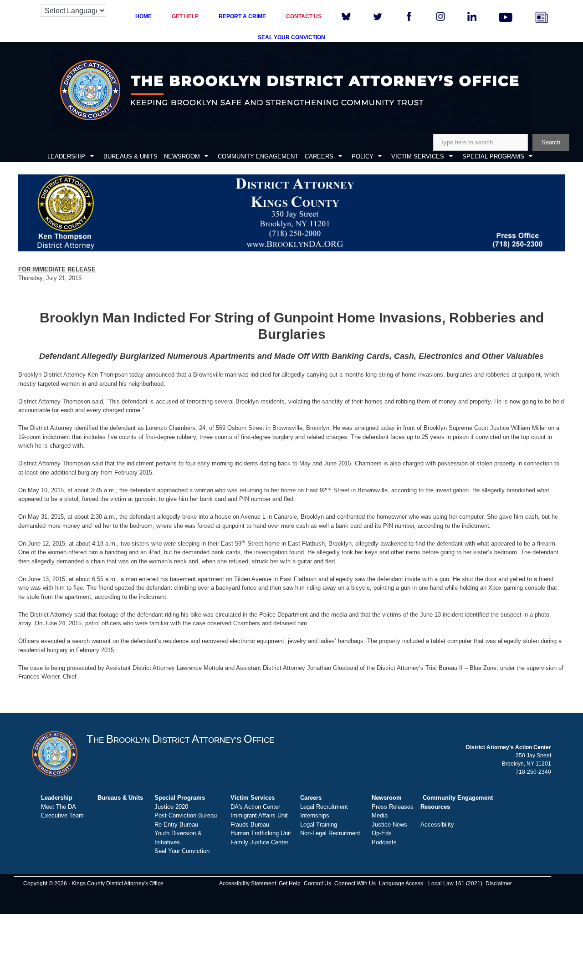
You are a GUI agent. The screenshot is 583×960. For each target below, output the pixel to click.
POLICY (362, 156)
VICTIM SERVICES (417, 156)
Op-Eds (382, 833)
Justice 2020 (171, 806)
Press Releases (393, 806)
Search (551, 142)
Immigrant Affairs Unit (259, 815)
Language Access (401, 883)
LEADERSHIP (66, 156)
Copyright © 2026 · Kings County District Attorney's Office (93, 883)
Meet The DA (58, 806)
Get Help (290, 883)
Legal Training (318, 824)
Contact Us (317, 883)
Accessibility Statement (247, 883)
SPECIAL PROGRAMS (493, 156)
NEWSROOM (182, 156)
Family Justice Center (259, 842)
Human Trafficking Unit (260, 833)
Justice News (389, 824)
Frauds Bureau (249, 824)
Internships (314, 815)
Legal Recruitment (324, 806)
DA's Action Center (255, 806)
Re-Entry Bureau (176, 824)
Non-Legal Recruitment (330, 833)
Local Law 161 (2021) (455, 883)
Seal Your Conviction (182, 851)
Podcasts (384, 842)
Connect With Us (355, 883)
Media (380, 815)
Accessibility (437, 824)
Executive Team (62, 815)
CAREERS (319, 156)
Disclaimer (499, 883)
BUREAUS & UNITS (130, 156)
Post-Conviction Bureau (185, 815)
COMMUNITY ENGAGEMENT (258, 156)
